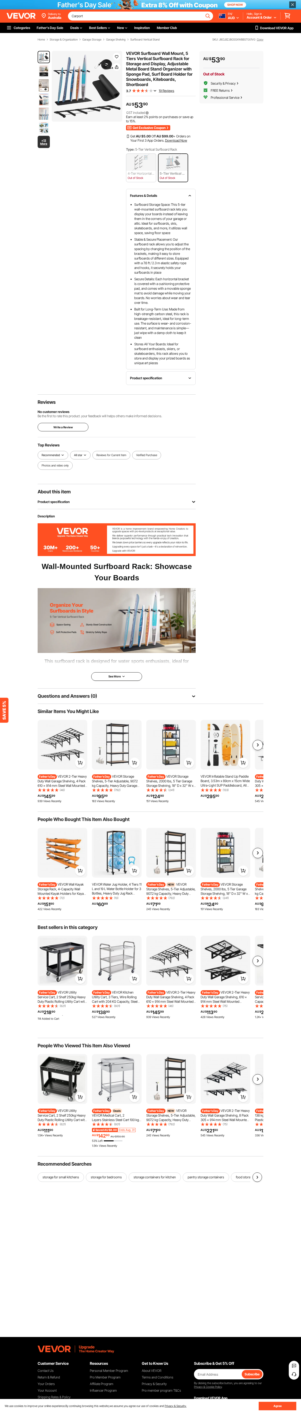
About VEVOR (151, 1371)
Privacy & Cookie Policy (208, 1387)
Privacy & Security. (175, 1406)
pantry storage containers (206, 1177)
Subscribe (252, 1374)
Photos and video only (55, 465)
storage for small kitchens (61, 1177)
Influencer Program (103, 1390)
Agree (277, 1406)
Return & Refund (49, 1377)
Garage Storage (91, 39)
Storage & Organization (64, 39)
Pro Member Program (105, 1377)
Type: (130, 149)
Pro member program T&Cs (161, 1390)
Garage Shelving (116, 39)
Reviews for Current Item (111, 455)
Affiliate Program (101, 1384)
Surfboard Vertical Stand (145, 39)
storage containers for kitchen (155, 1177)
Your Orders (46, 1384)
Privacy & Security (154, 1384)
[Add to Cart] (80, 763)
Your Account (47, 1390)
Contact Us (46, 1371)
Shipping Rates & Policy (54, 1397)
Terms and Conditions (157, 1377)
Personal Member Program (109, 1371)
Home (41, 39)
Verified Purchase (146, 455)
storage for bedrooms (106, 1177)
